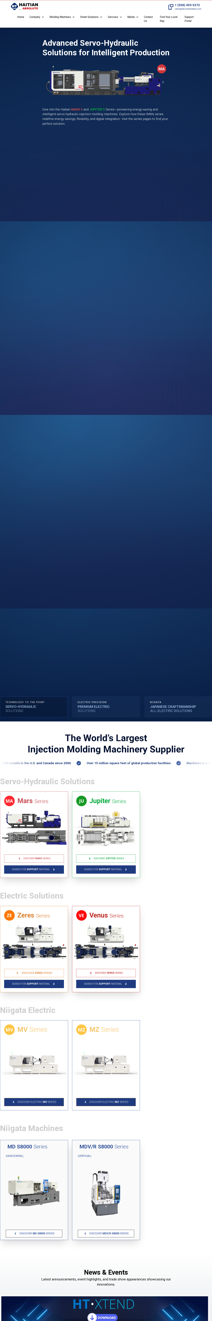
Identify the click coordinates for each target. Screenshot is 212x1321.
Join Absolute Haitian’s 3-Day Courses (106, 1303)
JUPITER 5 (97, 109)
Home (20, 17)
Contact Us (148, 19)
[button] (37, 17)
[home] (24, 7)
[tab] (33, 706)
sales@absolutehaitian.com (188, 9)
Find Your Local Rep (168, 19)
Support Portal (189, 19)
